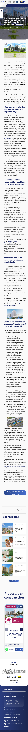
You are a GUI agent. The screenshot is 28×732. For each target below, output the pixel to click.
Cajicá (16, 699)
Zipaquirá (8, 704)
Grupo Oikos (3, 5)
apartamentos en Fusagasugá (10, 242)
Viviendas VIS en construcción (11, 712)
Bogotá (7, 702)
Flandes (17, 703)
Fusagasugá (9, 700)
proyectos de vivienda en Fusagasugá (15, 466)
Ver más (14, 581)
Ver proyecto (19, 649)
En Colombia (7, 138)
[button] (21, 629)
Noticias (6, 8)
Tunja (16, 700)
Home (3, 8)
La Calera (17, 702)
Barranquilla (9, 703)
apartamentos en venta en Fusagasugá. (15, 304)
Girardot (8, 699)
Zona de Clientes (9, 2)
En (26, 2)
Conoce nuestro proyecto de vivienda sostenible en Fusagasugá (15, 493)
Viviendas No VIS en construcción (12, 714)
